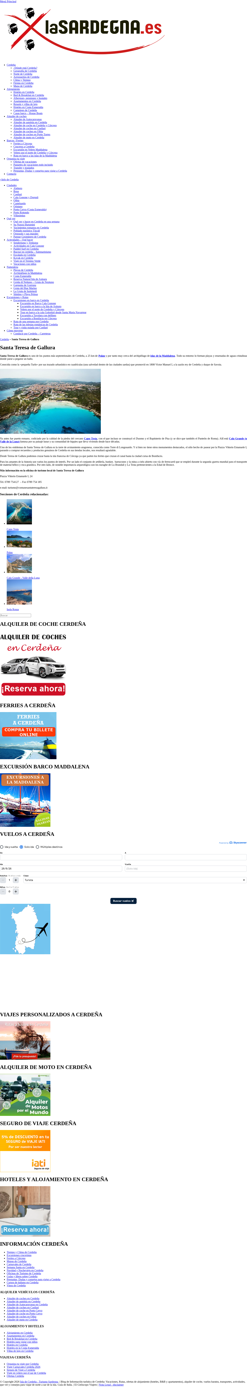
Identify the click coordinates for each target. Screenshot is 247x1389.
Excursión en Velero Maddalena (30, 149)
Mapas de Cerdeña (17, 1261)
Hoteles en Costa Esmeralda (28, 107)
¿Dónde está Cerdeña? (25, 67)
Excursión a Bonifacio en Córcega (38, 318)
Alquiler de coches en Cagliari (29, 128)
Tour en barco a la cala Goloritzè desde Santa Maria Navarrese (53, 312)
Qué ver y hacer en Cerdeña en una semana (36, 221)
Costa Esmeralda (22, 276)
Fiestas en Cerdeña (23, 83)
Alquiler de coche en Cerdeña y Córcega (35, 125)
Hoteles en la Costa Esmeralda (23, 1347)
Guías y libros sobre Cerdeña (22, 1276)
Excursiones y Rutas (17, 297)
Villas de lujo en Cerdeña (20, 1350)
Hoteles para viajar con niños (22, 1341)
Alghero (17, 188)
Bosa (16, 191)
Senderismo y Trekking (25, 242)
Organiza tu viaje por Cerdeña (23, 1363)
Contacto (11, 173)
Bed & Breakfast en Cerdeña (28, 95)
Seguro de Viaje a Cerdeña (21, 1369)
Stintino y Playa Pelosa (25, 294)
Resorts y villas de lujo (25, 104)
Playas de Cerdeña (23, 270)
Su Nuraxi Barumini (24, 224)
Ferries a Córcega (22, 143)
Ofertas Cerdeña (15, 1376)
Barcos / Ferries (15, 140)
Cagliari (17, 194)
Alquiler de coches (17, 116)
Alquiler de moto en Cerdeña (28, 137)
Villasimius (19, 215)
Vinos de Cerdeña (16, 1285)
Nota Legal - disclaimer (111, 1384)
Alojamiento (13, 89)
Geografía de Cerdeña (25, 70)
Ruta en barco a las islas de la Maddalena (35, 155)
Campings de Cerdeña (25, 110)
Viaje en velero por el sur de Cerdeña (26, 1373)
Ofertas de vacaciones (25, 161)
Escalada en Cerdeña (24, 254)
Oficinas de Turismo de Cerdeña (24, 1273)
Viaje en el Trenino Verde (26, 261)
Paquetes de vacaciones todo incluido (33, 164)
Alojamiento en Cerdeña (20, 1332)
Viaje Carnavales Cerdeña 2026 (23, 1366)
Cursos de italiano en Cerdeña (22, 1282)
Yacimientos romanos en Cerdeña (31, 227)
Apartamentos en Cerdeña (27, 101)
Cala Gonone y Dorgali (25, 197)
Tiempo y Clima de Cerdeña (22, 1252)
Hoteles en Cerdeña (23, 92)
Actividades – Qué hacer (20, 239)
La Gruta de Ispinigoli (25, 291)
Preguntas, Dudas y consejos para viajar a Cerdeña (40, 170)
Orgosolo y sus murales (25, 233)
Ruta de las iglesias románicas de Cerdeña (35, 324)
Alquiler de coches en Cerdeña (23, 1298)
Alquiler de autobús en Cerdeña (30, 122)
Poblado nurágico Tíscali (26, 230)
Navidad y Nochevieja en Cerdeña (25, 1270)
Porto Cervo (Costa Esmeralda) (30, 209)
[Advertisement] (123, 981)
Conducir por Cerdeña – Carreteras (32, 333)
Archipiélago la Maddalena (27, 273)
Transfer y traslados (23, 167)
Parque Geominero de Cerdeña (29, 236)
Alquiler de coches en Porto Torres (31, 134)
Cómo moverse (15, 330)
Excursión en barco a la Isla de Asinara (40, 306)
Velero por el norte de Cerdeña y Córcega (35, 152)
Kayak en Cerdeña (23, 257)
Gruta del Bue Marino (25, 288)
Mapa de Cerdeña (22, 86)
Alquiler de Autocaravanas (27, 119)
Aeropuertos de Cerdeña (26, 77)
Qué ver (11, 218)
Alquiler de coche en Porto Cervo (24, 1310)
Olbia (16, 200)
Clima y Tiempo (22, 80)
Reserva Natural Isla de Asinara (30, 279)
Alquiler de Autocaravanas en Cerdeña (27, 1304)
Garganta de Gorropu (24, 285)
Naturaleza (12, 267)
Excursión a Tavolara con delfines (38, 315)
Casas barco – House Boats (28, 113)
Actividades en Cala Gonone (28, 245)
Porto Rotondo (21, 212)
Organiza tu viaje (16, 158)
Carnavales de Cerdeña (19, 1264)
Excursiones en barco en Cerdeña (31, 300)
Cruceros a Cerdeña (23, 146)
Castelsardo (19, 203)
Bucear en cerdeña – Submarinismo (32, 251)
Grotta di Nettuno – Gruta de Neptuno (33, 282)
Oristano (18, 206)
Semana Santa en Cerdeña (20, 1267)
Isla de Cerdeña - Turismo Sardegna (39, 1381)
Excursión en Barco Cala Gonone (38, 303)
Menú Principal (8, 1)
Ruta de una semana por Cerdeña (31, 321)
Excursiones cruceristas (19, 1255)
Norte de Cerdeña (22, 73)
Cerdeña (11, 64)
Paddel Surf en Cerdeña (26, 248)
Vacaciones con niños (24, 264)
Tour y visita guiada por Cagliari (30, 327)
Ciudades (12, 185)
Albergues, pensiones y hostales (30, 98)
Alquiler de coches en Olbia (28, 131)
